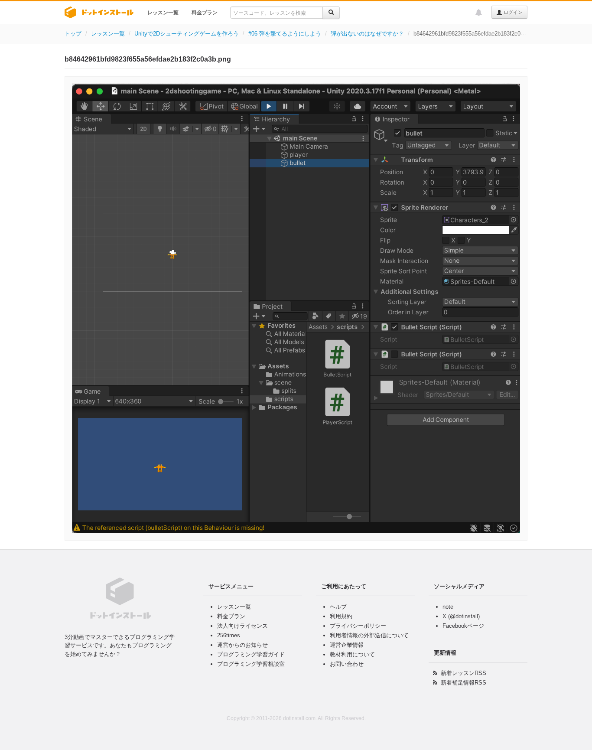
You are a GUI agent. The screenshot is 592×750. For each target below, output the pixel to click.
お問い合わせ (347, 664)
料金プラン (205, 13)
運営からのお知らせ (242, 645)
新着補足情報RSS (463, 682)
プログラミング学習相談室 (251, 664)
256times (228, 635)
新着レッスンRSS (463, 673)
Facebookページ (463, 626)
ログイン (512, 12)
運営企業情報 (347, 645)
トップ (73, 33)
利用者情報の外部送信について (369, 635)
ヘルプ (338, 606)
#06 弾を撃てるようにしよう (284, 33)
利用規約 (341, 616)
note (447, 606)
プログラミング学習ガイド (251, 654)
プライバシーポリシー (358, 626)
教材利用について (352, 654)
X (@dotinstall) (461, 616)
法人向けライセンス (242, 626)
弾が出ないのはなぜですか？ (367, 33)
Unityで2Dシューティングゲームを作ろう (186, 33)
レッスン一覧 (163, 13)
